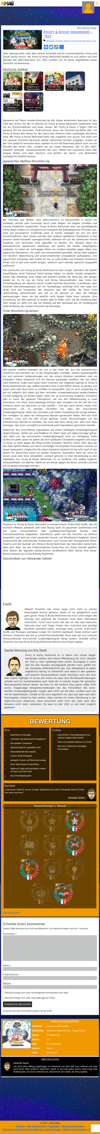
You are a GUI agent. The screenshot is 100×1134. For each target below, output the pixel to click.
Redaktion (54, 1126)
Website (7, 983)
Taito (94, 41)
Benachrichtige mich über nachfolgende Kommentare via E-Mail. (37, 992)
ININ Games (50, 41)
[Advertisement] (50, 581)
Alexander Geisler (76, 798)
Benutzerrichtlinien (72, 1126)
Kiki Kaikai (59, 41)
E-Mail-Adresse (11, 974)
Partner (20, 1126)
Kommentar (10, 933)
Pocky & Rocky (76, 41)
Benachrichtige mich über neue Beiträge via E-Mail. (30, 997)
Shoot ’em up (87, 41)
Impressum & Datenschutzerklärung (22, 1129)
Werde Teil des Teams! (75, 1129)
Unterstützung (53, 1129)
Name (7, 965)
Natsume (67, 41)
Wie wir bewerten (12, 912)
